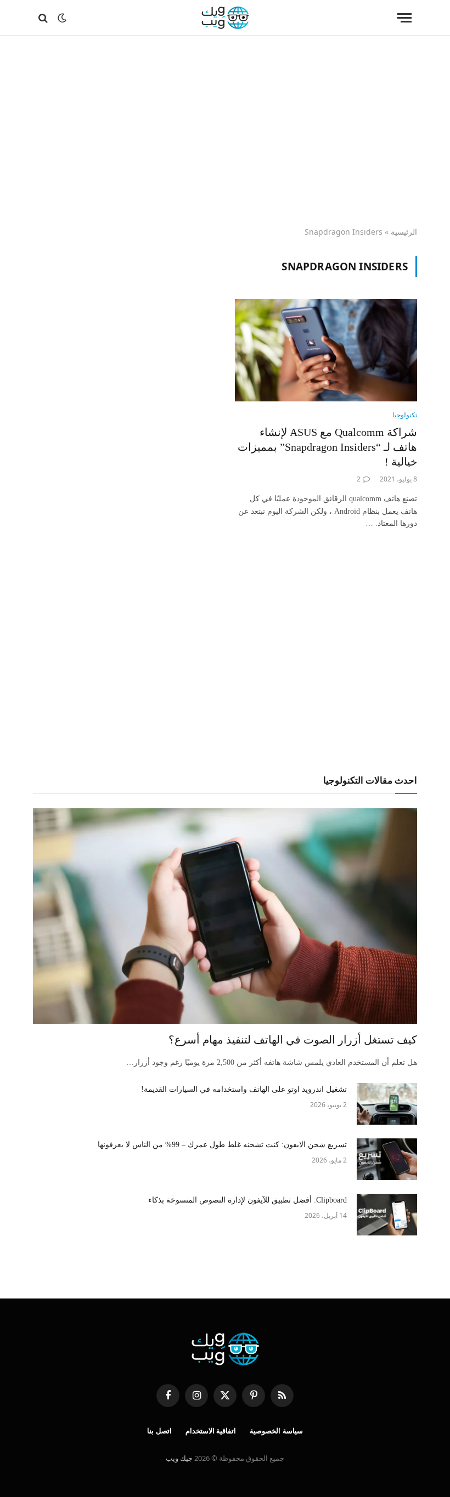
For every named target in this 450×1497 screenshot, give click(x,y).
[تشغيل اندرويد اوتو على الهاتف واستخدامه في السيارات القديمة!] (387, 1104)
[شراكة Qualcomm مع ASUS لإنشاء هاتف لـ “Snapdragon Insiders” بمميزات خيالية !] (326, 350)
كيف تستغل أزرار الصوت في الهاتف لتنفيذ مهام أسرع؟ (292, 1040)
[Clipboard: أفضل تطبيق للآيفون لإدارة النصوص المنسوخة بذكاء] (387, 1214)
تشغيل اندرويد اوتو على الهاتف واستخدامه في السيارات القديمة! (244, 1089)
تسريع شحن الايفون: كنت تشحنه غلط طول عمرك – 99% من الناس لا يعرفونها (222, 1145)
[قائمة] (404, 17)
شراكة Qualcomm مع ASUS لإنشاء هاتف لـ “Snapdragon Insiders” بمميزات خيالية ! (327, 447)
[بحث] (44, 17)
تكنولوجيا (404, 414)
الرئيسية (404, 231)
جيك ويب (179, 1458)
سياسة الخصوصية (276, 1431)
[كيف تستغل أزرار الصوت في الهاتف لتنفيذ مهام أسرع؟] (225, 916)
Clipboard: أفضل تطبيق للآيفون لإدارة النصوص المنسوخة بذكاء (247, 1200)
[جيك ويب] (224, 18)
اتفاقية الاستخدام (211, 1431)
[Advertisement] (225, 131)
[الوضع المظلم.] (62, 18)
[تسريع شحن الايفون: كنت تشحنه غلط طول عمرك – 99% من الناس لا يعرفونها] (387, 1159)
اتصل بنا (159, 1431)
